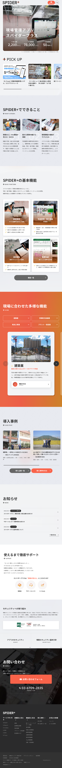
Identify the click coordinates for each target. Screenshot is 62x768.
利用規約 (5, 758)
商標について (27, 762)
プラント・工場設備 (19, 730)
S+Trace (5, 735)
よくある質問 (52, 723)
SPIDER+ (5, 722)
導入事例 (40, 721)
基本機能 (28, 727)
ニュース (51, 721)
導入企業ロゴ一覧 (42, 723)
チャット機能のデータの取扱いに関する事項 (13, 760)
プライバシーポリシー (29, 755)
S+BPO (5, 733)
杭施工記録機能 (30, 730)
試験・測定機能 (30, 742)
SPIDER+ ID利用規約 (13, 758)
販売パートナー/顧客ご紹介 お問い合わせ (12, 762)
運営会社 (5, 755)
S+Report (5, 725)
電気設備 (17, 728)
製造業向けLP (18, 733)
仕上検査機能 (29, 740)
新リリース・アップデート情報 (31, 724)
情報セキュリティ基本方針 (15, 755)
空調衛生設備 (18, 725)
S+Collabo (5, 727)
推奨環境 (38, 755)
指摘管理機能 (29, 735)
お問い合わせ (51, 3)
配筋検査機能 (29, 732)
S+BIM (4, 730)
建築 (16, 723)
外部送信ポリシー (7, 764)
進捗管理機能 (29, 737)
